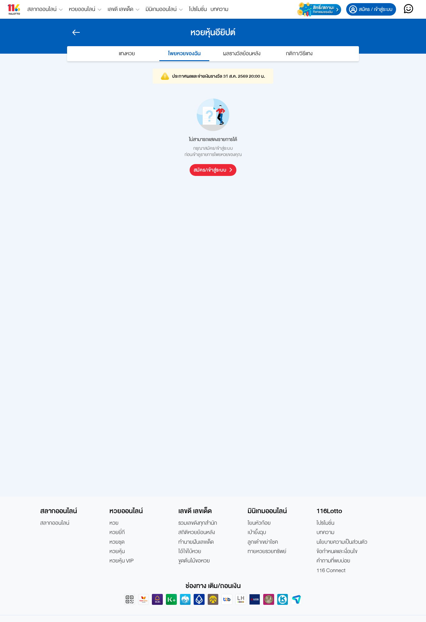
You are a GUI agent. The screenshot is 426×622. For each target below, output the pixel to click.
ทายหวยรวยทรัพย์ (267, 551)
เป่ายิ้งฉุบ (257, 532)
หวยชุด (116, 542)
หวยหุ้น (117, 551)
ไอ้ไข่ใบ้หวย (189, 551)
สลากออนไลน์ (54, 523)
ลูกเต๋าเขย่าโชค (263, 542)
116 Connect (331, 570)
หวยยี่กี (117, 532)
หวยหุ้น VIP (121, 561)
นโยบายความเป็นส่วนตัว (342, 542)
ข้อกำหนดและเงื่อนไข (337, 551)
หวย (114, 523)
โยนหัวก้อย (259, 523)
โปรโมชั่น (198, 9)
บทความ (219, 9)
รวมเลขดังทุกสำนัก (197, 523)
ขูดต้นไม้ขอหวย (194, 561)
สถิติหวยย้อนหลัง (196, 532)
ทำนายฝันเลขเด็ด (196, 542)
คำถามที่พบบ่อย (333, 561)
